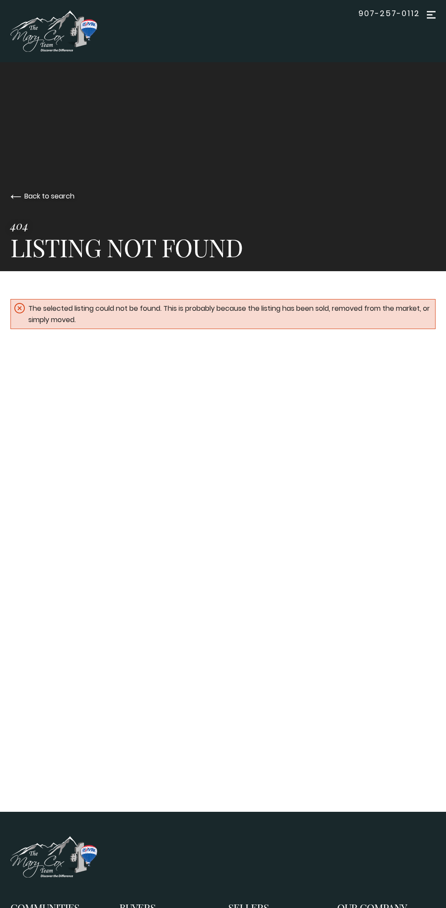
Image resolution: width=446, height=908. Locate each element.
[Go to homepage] (62, 31)
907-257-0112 (389, 13)
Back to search (49, 196)
